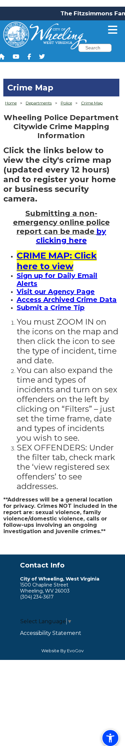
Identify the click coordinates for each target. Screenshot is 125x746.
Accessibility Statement (50, 633)
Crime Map (92, 102)
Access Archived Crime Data (67, 300)
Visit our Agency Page (56, 292)
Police (66, 102)
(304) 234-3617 (37, 597)
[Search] (116, 48)
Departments (39, 102)
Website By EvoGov (62, 650)
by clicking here (71, 236)
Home (11, 102)
